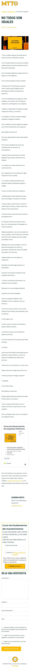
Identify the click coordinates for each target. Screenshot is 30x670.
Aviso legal (15, 665)
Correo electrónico (7, 610)
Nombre (4, 602)
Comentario (5, 578)
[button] (27, 3)
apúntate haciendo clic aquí (15, 481)
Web (3, 619)
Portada (4, 11)
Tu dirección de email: (11, 545)
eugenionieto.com (17, 505)
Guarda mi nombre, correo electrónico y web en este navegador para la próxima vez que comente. (14, 629)
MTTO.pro (10, 3)
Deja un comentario (9, 27)
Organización (11, 11)
